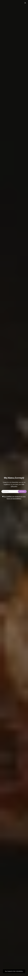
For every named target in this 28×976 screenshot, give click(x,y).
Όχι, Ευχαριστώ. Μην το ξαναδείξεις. (14, 971)
